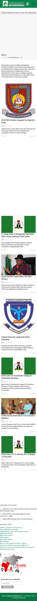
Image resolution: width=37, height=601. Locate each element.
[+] (18, 101)
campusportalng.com (13, 57)
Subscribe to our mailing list (10, 579)
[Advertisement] (18, 34)
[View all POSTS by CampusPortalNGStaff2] (2, 126)
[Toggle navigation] (34, 3)
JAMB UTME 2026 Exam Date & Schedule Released (17, 519)
